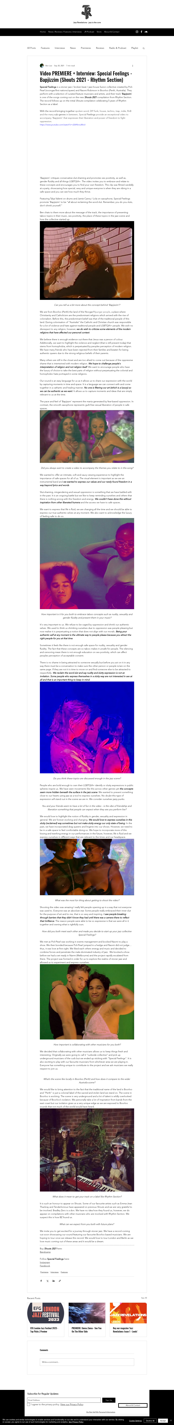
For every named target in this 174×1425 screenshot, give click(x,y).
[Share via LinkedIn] (53, 1281)
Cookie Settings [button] (135, 1420)
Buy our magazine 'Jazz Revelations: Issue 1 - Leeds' (125, 1329)
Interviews (60, 48)
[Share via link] (60, 1281)
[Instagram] (137, 31)
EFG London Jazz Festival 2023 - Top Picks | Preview (44, 1329)
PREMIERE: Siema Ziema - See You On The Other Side (87, 1329)
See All (144, 1298)
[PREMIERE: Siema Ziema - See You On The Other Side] (87, 1313)
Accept (163, 1420)
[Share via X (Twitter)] (47, 1281)
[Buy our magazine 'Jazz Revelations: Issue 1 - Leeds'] (128, 1313)
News (73, 48)
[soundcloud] (146, 31)
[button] (143, 48)
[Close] (170, 1420)
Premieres (86, 48)
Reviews (100, 48)
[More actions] (132, 65)
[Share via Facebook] (41, 1281)
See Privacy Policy (76, 1422)
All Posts (31, 48)
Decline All (150, 1420)
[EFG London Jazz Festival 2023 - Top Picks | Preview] (45, 1313)
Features (45, 48)
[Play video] (87, 149)
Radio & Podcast (117, 48)
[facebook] (141, 31)
